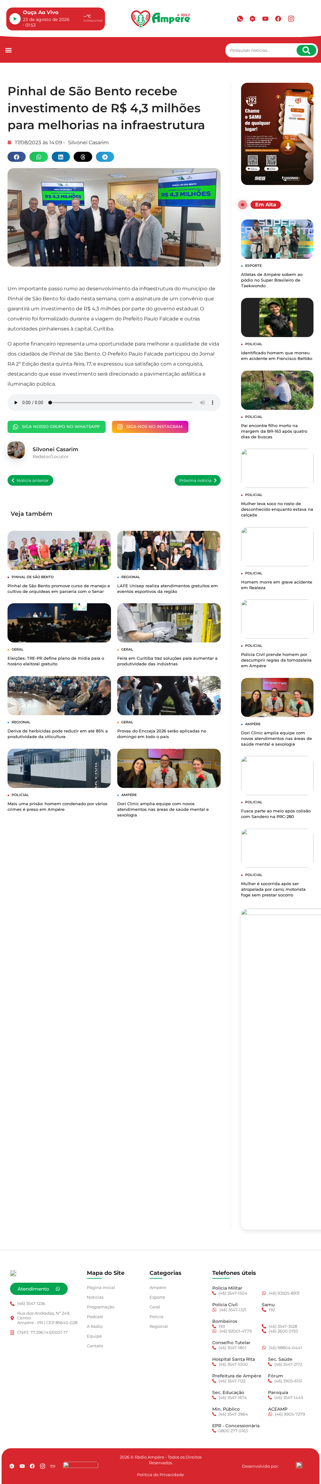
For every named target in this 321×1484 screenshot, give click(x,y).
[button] (8, 50)
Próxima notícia (195, 480)
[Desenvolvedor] (299, 1465)
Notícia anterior (33, 480)
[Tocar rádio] (15, 18)
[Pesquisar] (306, 50)
